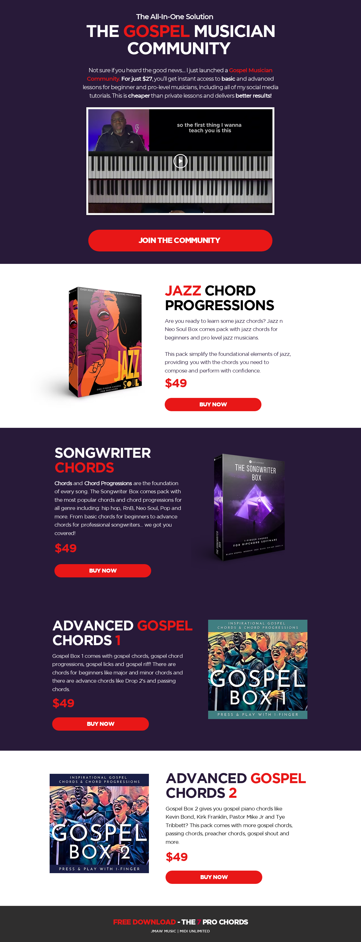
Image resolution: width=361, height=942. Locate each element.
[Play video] (180, 161)
